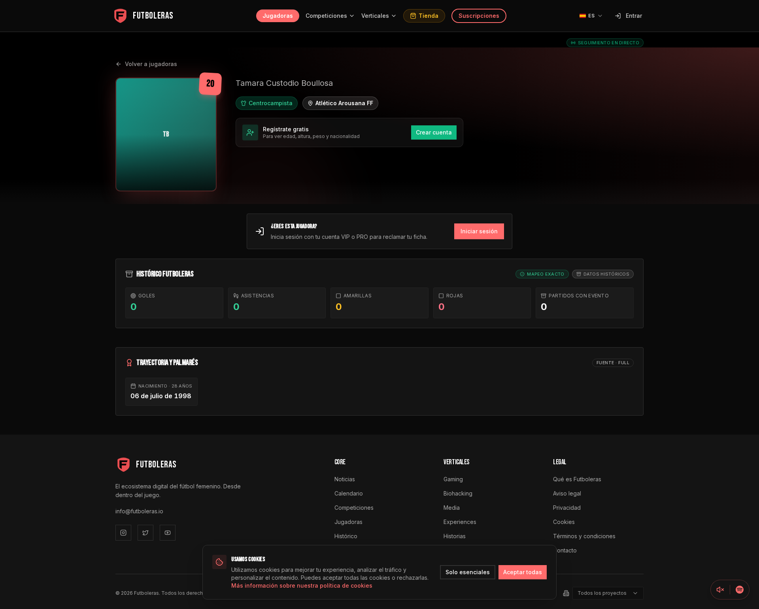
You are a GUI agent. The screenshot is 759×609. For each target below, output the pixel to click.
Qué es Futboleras (577, 479)
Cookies (564, 521)
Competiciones (326, 15)
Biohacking (458, 493)
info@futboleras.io (139, 511)
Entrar (634, 15)
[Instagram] (123, 533)
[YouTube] (168, 533)
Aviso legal (567, 493)
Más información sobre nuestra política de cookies (301, 585)
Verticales (375, 15)
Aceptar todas (522, 572)
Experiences (460, 521)
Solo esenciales (468, 572)
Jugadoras (277, 15)
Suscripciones (479, 15)
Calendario (348, 493)
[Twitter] (145, 533)
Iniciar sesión (479, 231)
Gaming (453, 479)
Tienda (428, 15)
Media (452, 507)
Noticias (344, 479)
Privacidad (567, 507)
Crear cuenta (434, 132)
